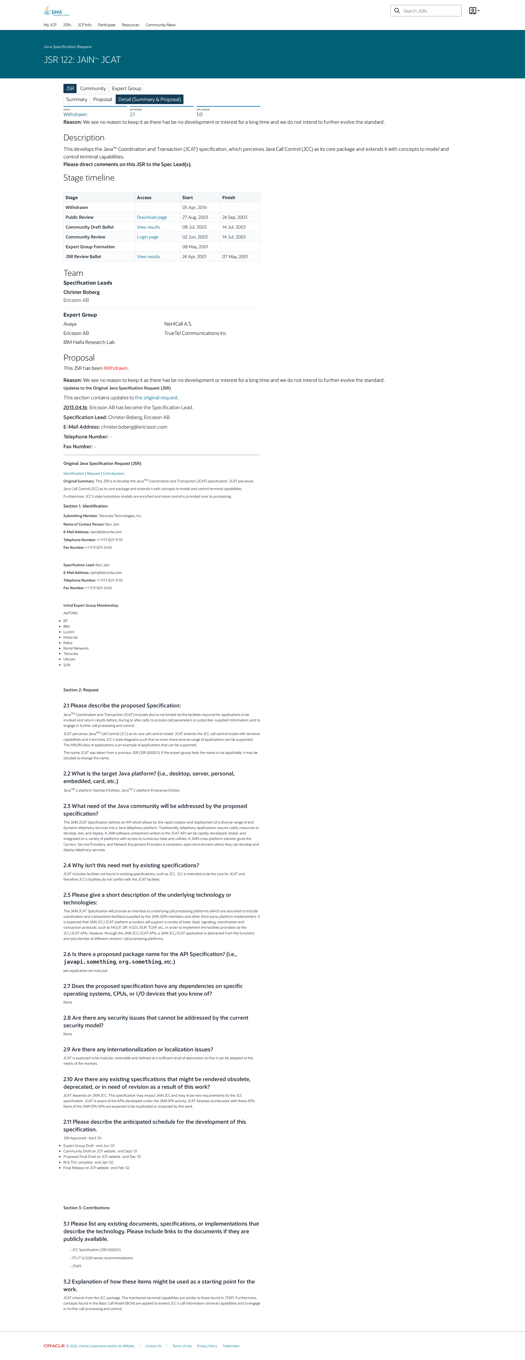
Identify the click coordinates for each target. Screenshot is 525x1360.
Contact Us (153, 1346)
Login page (147, 237)
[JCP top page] (56, 10)
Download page (152, 217)
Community (93, 88)
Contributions (113, 473)
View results (148, 227)
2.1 (132, 114)
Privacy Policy (207, 1346)
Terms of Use (182, 1346)
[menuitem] (50, 26)
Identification (73, 473)
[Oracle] (54, 1345)
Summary (76, 99)
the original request (156, 397)
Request (93, 473)
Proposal (102, 99)
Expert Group (126, 88)
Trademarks (231, 1346)
